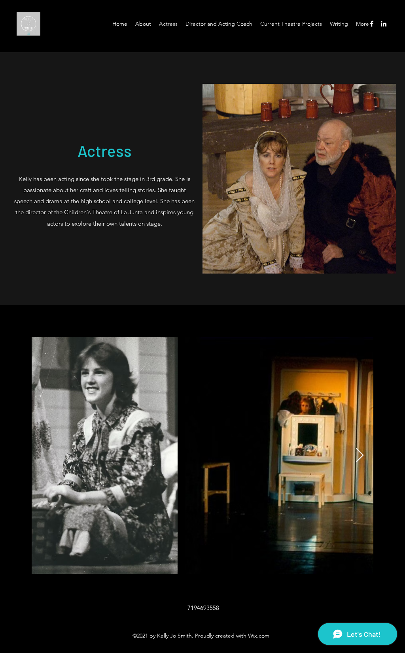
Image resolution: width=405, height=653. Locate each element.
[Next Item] (359, 455)
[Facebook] (372, 24)
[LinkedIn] (384, 24)
